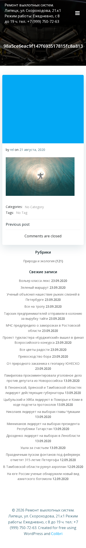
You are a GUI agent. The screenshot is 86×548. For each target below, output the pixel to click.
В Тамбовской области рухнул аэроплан (34, 466)
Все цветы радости (34, 349)
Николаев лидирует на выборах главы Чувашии (43, 411)
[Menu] (77, 13)
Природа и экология (39, 261)
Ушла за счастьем (34, 448)
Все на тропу (34, 306)
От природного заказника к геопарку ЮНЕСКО (43, 363)
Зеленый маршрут (35, 287)
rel (12, 149)
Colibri (56, 533)
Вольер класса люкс (34, 280)
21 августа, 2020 (32, 149)
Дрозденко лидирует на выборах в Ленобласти (43, 435)
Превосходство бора (34, 356)
